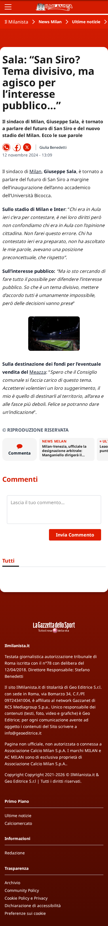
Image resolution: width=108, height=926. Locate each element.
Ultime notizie (86, 21)
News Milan (50, 21)
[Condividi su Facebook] (17, 147)
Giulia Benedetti (53, 147)
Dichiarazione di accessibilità (33, 905)
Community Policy (22, 890)
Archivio (12, 882)
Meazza (37, 372)
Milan (35, 171)
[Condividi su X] (27, 147)
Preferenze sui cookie (25, 913)
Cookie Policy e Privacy (26, 898)
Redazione (15, 852)
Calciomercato (18, 823)
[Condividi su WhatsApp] (6, 147)
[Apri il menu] (8, 6)
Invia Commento (75, 535)
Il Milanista (16, 22)
